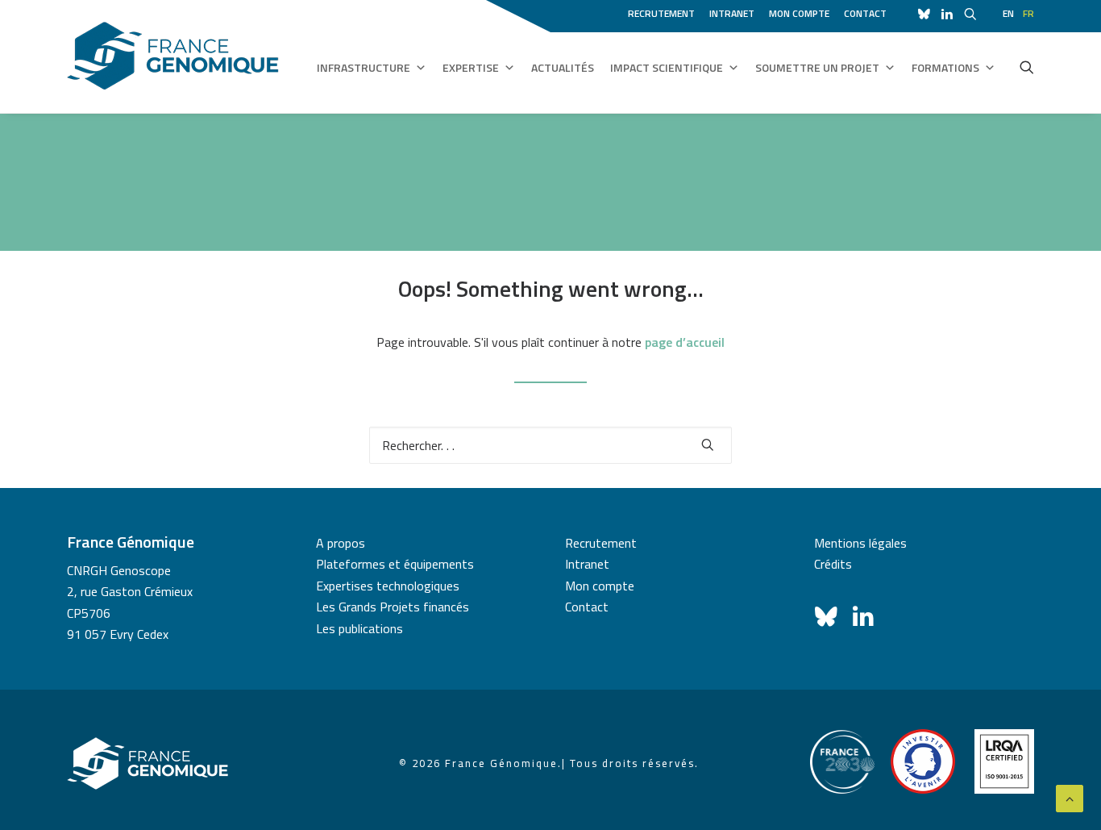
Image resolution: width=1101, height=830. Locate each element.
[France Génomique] (173, 56)
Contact (865, 13)
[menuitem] (664, 11)
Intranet (731, 13)
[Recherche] (550, 445)
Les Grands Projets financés (392, 606)
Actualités (562, 67)
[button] (1027, 67)
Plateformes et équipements (395, 563)
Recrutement (661, 13)
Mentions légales (860, 543)
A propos (340, 543)
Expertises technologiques (387, 585)
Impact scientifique (666, 67)
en (1008, 13)
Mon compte (799, 13)
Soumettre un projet (817, 67)
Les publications (359, 628)
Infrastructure (363, 67)
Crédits (833, 563)
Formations (945, 67)
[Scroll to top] (1069, 797)
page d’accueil (685, 342)
